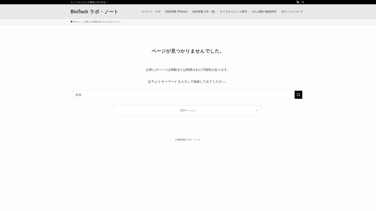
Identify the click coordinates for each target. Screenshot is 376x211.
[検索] (303, 2)
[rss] (297, 2)
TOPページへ (188, 110)
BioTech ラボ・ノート (94, 11)
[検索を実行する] (298, 95)
